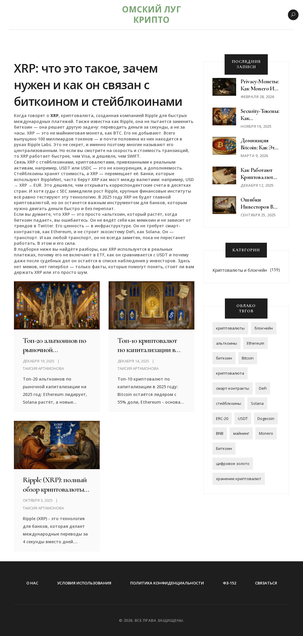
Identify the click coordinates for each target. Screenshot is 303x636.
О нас (32, 583)
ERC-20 (222, 418)
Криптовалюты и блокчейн (239, 270)
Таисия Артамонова (43, 368)
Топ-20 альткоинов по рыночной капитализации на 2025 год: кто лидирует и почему (56, 345)
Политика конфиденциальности (167, 583)
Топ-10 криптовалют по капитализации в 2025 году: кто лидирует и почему (151, 345)
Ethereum (255, 343)
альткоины (226, 343)
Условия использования (84, 583)
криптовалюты (230, 328)
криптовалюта (230, 373)
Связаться (266, 583)
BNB (219, 433)
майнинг (241, 433)
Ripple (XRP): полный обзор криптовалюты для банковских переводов (55, 484)
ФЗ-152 (229, 583)
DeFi (263, 388)
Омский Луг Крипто (151, 14)
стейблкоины (228, 403)
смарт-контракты (232, 388)
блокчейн (263, 328)
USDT (243, 418)
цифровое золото (232, 463)
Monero (266, 433)
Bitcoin (248, 358)
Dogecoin (265, 418)
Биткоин (224, 448)
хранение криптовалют (238, 478)
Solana (257, 403)
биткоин (224, 358)
